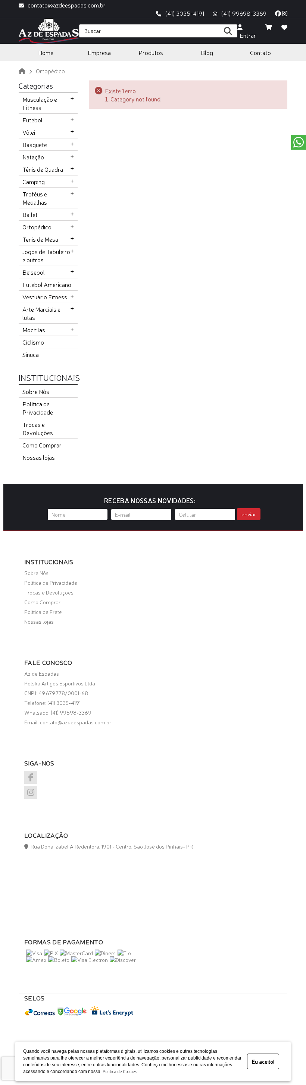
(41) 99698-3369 (243, 13)
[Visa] (34, 953)
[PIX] (51, 953)
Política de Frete (43, 611)
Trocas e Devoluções (37, 428)
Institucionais (49, 377)
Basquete (34, 144)
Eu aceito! (263, 1061)
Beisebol (33, 272)
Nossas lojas (38, 457)
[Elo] (124, 953)
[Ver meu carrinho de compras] (268, 27)
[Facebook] (278, 13)
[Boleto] (58, 959)
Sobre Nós (35, 391)
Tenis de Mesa (40, 239)
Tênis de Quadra (42, 169)
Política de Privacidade (37, 408)
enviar (248, 514)
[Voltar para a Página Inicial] (22, 71)
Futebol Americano (46, 284)
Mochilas (33, 330)
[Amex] (36, 959)
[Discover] (123, 959)
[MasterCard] (76, 953)
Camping (33, 181)
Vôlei (28, 132)
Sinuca (30, 354)
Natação (33, 157)
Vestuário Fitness (44, 297)
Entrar (246, 35)
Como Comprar (42, 445)
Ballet (30, 214)
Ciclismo (33, 342)
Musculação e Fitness (39, 103)
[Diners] (105, 953)
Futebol (32, 120)
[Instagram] (284, 13)
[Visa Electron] (89, 959)
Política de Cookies (118, 1071)
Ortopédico (36, 227)
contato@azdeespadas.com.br (67, 5)
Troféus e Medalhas (34, 198)
